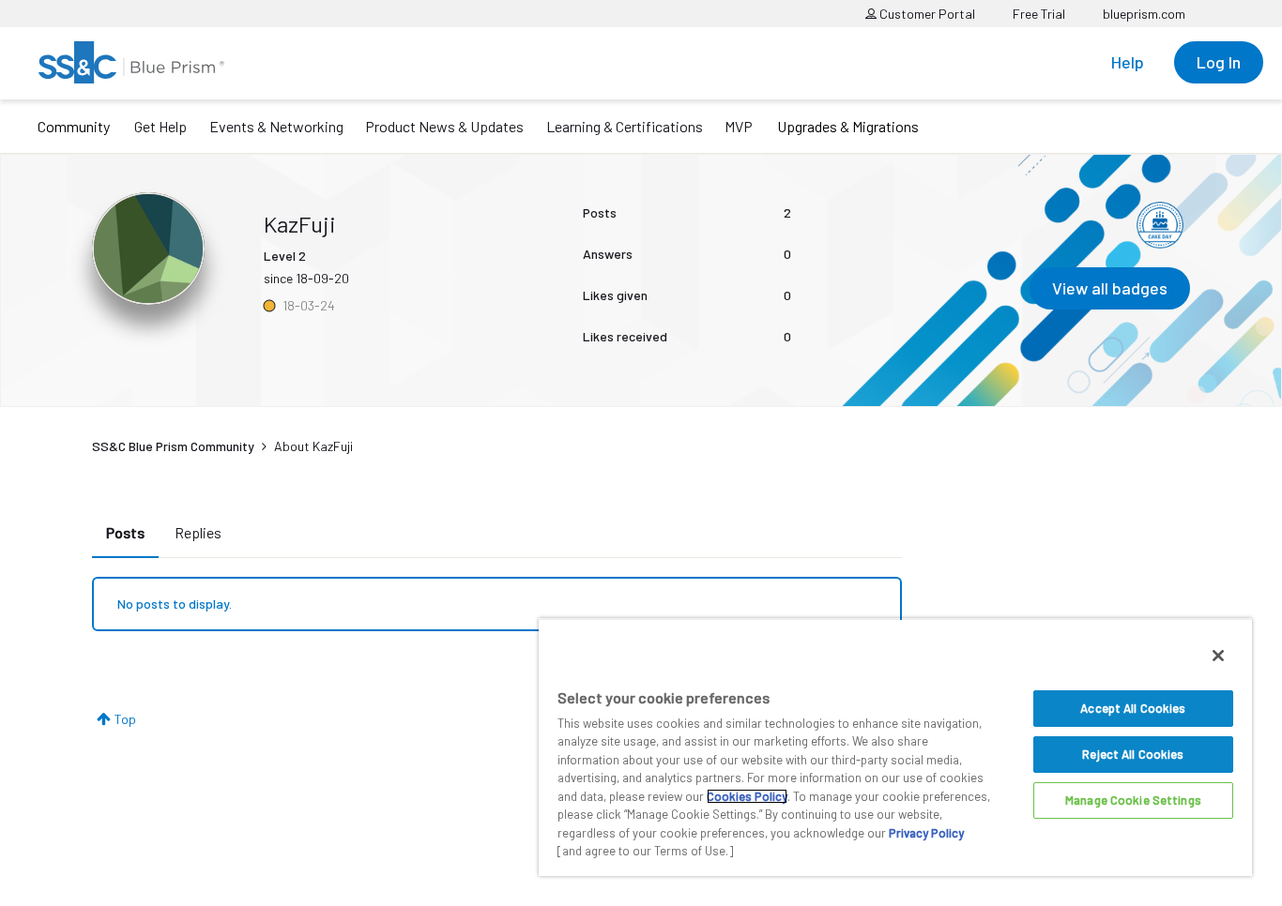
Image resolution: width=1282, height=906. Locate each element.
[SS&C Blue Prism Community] (131, 62)
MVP (739, 126)
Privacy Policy (926, 832)
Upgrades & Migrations (848, 126)
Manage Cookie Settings (1133, 800)
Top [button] (125, 719)
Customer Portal (926, 14)
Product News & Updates (444, 126)
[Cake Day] (1160, 225)
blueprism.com (1144, 14)
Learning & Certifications (624, 126)
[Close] (1218, 655)
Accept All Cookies (1132, 708)
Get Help (160, 126)
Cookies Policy (747, 796)
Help (1127, 62)
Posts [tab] (125, 532)
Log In (1219, 62)
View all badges (1110, 288)
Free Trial (1039, 14)
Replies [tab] (198, 532)
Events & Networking (276, 126)
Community (74, 126)
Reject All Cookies (1132, 754)
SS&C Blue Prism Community (173, 446)
